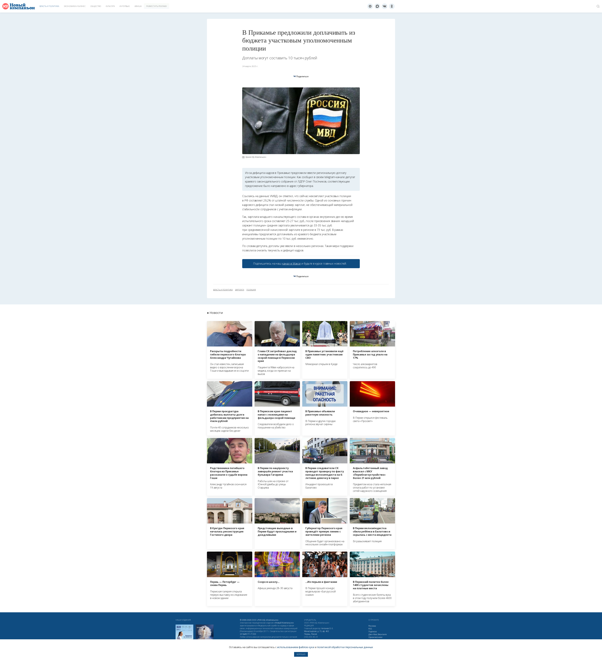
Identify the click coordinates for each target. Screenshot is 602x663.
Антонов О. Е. (327, 628)
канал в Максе (291, 263)
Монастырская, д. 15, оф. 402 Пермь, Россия (316, 632)
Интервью (124, 6)
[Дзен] (370, 6)
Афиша (138, 6)
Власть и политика (49, 6)
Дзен (370, 634)
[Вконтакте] (384, 6)
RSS (370, 628)
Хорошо (301, 654)
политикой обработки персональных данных (345, 647)
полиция (251, 290)
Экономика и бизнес (75, 6)
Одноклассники (375, 637)
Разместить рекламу (156, 6)
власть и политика (223, 290)
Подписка (372, 631)
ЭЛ (248, 634)
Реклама (372, 626)
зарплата (239, 290)
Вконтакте (382, 634)
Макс (375, 634)
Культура (110, 6)
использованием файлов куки (295, 647)
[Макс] (377, 6)
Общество (95, 6)
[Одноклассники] (392, 6)
